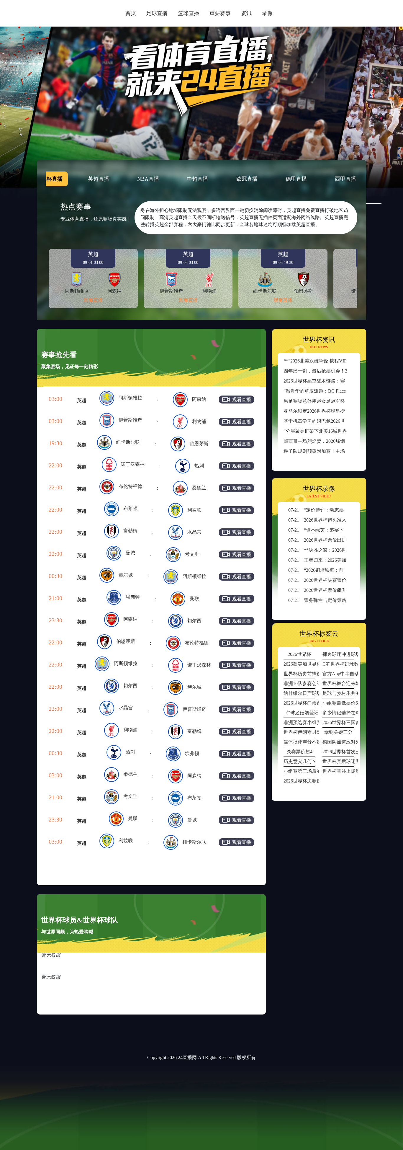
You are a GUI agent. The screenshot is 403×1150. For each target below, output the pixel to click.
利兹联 (194, 509)
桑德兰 (199, 487)
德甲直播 (296, 179)
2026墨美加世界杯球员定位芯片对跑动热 (299, 664)
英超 (81, 400)
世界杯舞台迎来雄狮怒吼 (338, 683)
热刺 (199, 465)
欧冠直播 (247, 179)
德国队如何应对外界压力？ (338, 741)
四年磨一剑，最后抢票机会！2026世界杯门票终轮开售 (340, 370)
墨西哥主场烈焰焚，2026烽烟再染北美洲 (326, 441)
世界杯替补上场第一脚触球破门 (338, 771)
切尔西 (194, 620)
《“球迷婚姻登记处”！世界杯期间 (299, 712)
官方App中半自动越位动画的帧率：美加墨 (338, 673)
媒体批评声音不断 (299, 741)
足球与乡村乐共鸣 (338, 693)
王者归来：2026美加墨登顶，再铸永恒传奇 (341, 560)
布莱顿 (130, 508)
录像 (267, 13)
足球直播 (157, 13)
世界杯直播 (49, 179)
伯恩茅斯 (199, 443)
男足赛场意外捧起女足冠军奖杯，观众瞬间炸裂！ (335, 401)
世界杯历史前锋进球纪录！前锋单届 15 (299, 673)
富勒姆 (130, 530)
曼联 (194, 598)
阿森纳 (199, 399)
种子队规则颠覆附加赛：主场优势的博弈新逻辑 (333, 451)
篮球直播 (188, 13)
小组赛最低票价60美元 (338, 702)
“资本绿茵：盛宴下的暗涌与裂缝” (331, 529)
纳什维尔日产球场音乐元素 (299, 693)
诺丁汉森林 (133, 464)
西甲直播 (345, 179)
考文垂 (192, 554)
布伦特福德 (130, 486)
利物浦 (199, 421)
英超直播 (98, 179)
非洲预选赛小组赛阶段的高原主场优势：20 (299, 722)
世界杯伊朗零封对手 (299, 732)
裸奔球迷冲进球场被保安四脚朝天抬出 (338, 654)
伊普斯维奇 (130, 419)
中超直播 (197, 179)
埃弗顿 (133, 596)
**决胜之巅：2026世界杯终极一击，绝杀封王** (345, 550)
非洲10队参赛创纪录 (299, 683)
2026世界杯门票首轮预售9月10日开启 (299, 702)
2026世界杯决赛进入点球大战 (299, 780)
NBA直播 (148, 179)
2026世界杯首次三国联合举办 (338, 751)
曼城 (130, 552)
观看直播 (93, 300)
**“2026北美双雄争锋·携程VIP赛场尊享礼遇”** (333, 360)
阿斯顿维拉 (130, 397)
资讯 (246, 13)
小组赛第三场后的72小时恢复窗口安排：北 (299, 771)
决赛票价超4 (299, 751)
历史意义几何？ (299, 761)
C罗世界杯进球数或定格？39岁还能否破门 (338, 664)
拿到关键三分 (338, 732)
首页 (130, 13)
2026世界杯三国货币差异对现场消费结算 (338, 722)
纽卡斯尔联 (128, 442)
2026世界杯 (299, 654)
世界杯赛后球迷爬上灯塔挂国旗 (338, 761)
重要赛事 (220, 13)
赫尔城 (126, 574)
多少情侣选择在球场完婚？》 (338, 712)
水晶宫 (194, 532)
